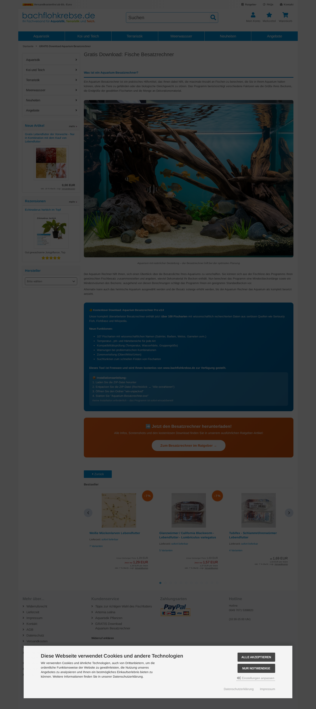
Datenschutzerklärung (239, 689)
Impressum (267, 689)
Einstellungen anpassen (257, 678)
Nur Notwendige (256, 668)
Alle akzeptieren (256, 657)
